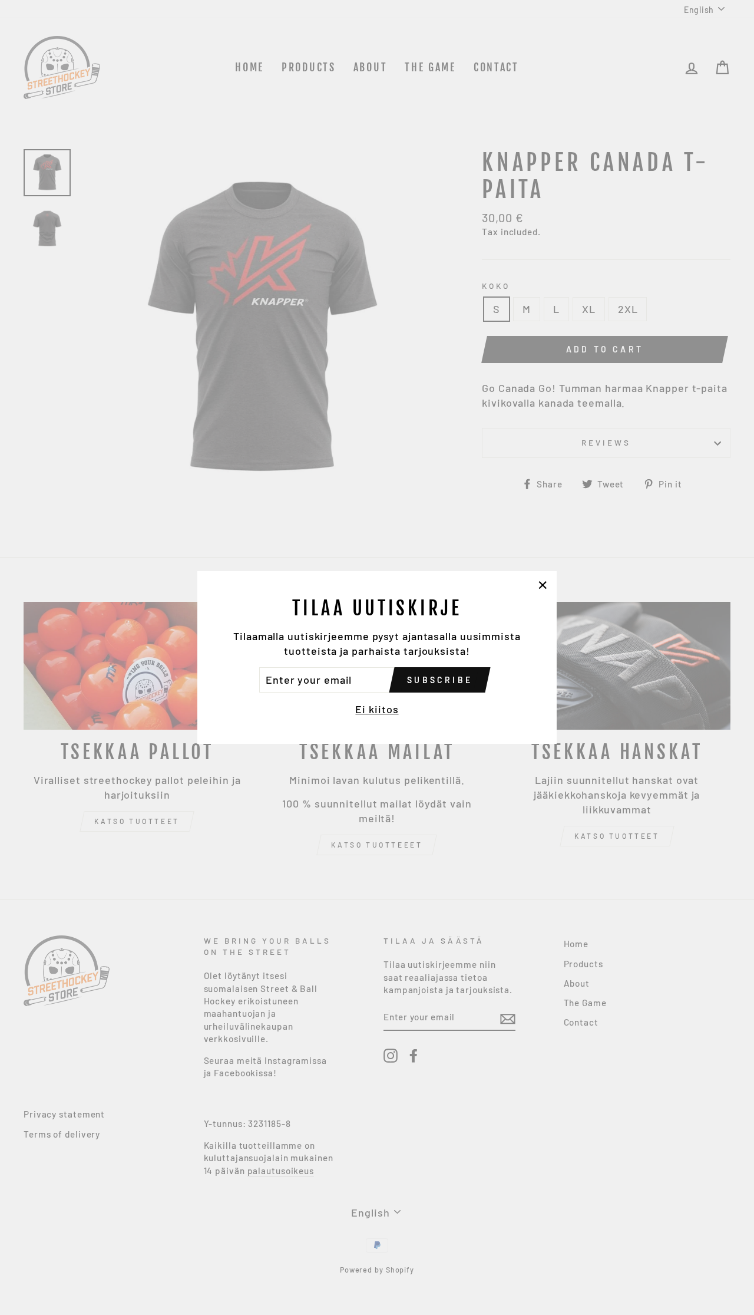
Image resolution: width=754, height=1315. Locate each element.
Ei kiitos (376, 709)
